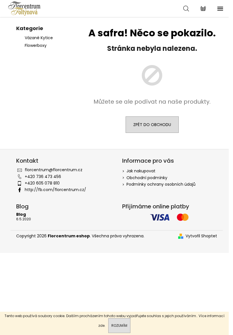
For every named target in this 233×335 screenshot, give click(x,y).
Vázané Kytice (39, 38)
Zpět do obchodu (152, 124)
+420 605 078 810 (42, 183)
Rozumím (119, 325)
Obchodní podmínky (146, 178)
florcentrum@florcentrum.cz (53, 170)
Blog (21, 214)
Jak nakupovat (140, 171)
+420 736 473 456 (43, 176)
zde (101, 325)
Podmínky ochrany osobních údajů (160, 184)
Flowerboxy (36, 45)
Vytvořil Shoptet (201, 236)
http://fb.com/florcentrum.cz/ (55, 189)
